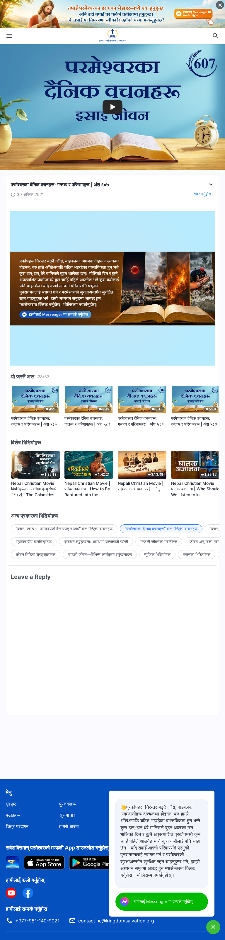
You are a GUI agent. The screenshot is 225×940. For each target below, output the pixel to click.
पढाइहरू (13, 815)
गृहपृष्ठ (11, 804)
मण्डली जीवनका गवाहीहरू (158, 541)
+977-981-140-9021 (37, 921)
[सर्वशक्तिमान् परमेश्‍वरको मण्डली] (112, 36)
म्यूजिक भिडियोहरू (157, 554)
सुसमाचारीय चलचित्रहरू (34, 541)
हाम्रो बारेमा (69, 826)
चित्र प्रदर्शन (17, 826)
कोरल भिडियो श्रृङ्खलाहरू (35, 554)
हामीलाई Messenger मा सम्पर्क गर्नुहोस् (163, 901)
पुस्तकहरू (67, 804)
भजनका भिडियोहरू (196, 554)
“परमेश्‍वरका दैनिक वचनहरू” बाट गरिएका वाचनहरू (161, 528)
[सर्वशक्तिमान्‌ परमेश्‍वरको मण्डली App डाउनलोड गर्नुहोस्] (12, 862)
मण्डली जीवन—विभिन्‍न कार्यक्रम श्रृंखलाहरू (100, 554)
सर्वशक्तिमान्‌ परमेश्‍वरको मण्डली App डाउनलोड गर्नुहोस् (57, 848)
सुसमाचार (67, 815)
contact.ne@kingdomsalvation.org (116, 921)
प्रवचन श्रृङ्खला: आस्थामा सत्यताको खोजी (96, 541)
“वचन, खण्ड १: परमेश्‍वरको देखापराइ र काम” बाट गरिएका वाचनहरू (64, 528)
